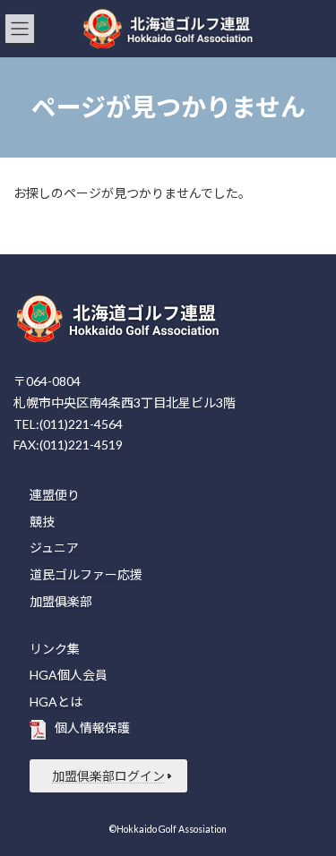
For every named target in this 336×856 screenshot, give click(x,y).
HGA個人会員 (69, 674)
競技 (42, 521)
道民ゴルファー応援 (86, 574)
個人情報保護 (92, 727)
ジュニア (54, 547)
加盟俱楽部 (61, 600)
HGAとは (56, 701)
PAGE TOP (310, 811)
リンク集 (55, 647)
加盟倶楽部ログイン (108, 775)
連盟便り (55, 494)
